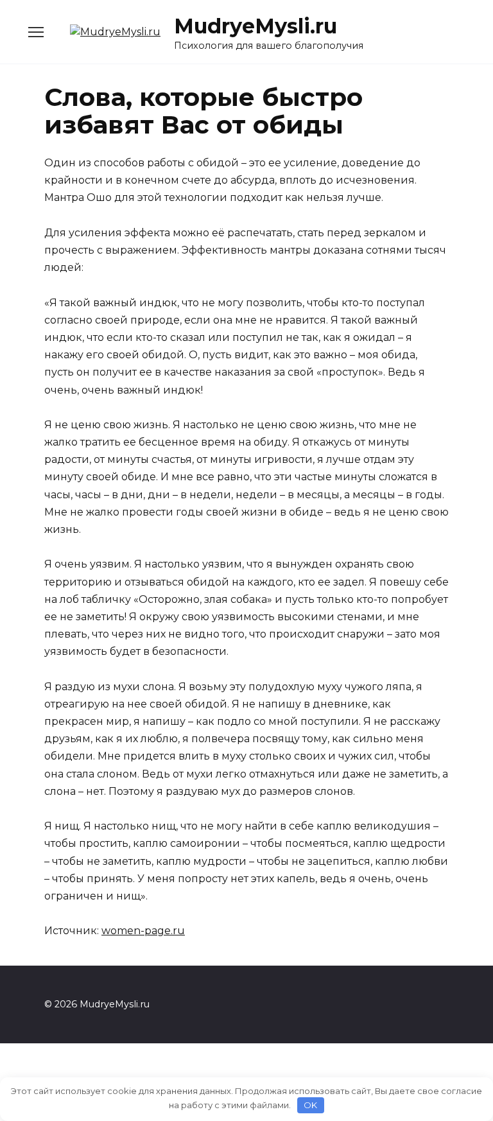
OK (310, 1105)
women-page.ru (143, 931)
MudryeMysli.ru (255, 26)
